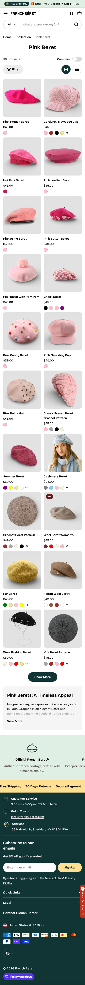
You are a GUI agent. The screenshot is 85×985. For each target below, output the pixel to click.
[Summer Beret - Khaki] (16, 488)
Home (7, 37)
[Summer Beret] (22, 453)
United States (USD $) (24, 925)
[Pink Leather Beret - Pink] (46, 191)
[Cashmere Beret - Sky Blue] (51, 488)
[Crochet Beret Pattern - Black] (22, 546)
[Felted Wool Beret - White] (46, 605)
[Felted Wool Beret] (63, 570)
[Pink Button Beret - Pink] (46, 250)
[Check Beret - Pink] (57, 308)
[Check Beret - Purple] (62, 308)
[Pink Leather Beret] (63, 156)
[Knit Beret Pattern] (63, 629)
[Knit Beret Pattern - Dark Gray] (46, 664)
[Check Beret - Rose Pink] (51, 308)
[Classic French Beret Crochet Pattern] (63, 390)
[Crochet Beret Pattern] (22, 511)
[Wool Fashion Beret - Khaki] (22, 664)
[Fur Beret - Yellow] (22, 605)
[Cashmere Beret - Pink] (57, 488)
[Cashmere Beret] (63, 453)
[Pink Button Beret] (63, 215)
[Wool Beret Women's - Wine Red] (46, 546)
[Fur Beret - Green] (5, 605)
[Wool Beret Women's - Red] (51, 546)
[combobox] (42, 24)
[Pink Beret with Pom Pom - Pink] (5, 308)
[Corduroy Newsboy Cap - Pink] (46, 133)
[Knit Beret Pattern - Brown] (51, 664)
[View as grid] (66, 69)
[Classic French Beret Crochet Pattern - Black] (57, 429)
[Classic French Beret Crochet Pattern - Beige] (62, 429)
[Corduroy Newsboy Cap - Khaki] (62, 133)
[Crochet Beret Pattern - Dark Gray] (11, 546)
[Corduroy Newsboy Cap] (63, 98)
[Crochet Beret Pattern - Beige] (16, 546)
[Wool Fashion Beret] (22, 629)
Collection (24, 37)
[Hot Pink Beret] (22, 156)
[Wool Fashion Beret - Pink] (11, 664)
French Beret (24, 968)
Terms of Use (53, 878)
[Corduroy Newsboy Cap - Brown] (51, 133)
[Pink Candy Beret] (22, 331)
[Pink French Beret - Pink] (5, 133)
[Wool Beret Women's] (63, 511)
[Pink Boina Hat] (22, 390)
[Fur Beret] (22, 570)
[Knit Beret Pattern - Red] (62, 664)
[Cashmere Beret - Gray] (46, 488)
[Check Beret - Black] (46, 308)
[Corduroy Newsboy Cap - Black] (57, 133)
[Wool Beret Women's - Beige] (57, 546)
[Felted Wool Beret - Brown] (57, 605)
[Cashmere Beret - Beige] (62, 488)
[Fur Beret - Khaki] (11, 605)
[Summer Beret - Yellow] (11, 488)
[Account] (71, 13)
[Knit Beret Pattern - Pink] (57, 664)
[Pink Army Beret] (22, 215)
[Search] (76, 24)
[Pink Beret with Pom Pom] (22, 273)
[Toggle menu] (5, 13)
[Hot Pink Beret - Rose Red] (5, 191)
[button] (82, 901)
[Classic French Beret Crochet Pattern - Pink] (46, 429)
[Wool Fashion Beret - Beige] (5, 664)
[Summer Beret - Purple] (5, 488)
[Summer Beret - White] (22, 488)
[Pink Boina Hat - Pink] (5, 425)
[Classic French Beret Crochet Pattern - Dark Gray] (51, 429)
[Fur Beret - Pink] (16, 605)
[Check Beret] (63, 273)
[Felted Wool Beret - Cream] (62, 605)
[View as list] (77, 69)
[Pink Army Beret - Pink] (5, 250)
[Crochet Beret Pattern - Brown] (5, 546)
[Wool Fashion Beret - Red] (16, 664)
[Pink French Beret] (22, 98)
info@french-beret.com (27, 817)
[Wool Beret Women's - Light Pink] (62, 546)
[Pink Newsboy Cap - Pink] (46, 366)
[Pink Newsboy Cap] (63, 331)
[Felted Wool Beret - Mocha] (51, 605)
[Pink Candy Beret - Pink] (5, 366)
